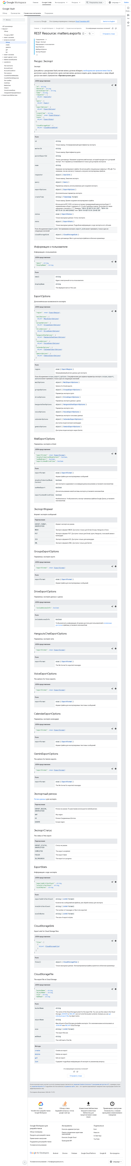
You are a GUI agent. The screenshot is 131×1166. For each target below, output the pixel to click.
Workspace (20, 2)
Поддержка (49, 13)
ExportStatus (54, 115)
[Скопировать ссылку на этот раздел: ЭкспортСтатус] (54, 830)
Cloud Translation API (82, 21)
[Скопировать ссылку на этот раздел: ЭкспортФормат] (55, 509)
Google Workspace (47, 28)
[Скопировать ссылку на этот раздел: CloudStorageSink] (56, 926)
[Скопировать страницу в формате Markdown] (90, 33)
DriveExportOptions (51, 331)
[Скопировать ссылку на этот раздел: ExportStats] (49, 867)
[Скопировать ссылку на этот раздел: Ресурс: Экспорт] (55, 61)
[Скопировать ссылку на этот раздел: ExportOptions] (52, 296)
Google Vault (8, 9)
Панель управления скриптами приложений (72, 1133)
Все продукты (60, 2)
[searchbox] (13, 19)
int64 (65, 899)
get (36, 1058)
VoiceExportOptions (51, 343)
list (36, 1062)
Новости (96, 1132)
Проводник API (67, 1141)
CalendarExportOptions (52, 349)
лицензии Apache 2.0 (38, 1086)
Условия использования (38, 1145)
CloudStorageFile (52, 946)
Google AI (103, 1153)
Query (46, 103)
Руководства (15, 13)
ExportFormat (59, 455)
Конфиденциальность (56, 1162)
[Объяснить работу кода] (112, 85)
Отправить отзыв (109, 34)
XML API (72, 1014)
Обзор (4, 13)
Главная (35, 2)
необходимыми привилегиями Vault (97, 71)
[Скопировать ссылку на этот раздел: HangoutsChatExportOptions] (69, 634)
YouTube (96, 1139)
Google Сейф (46, 2)
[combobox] (95, 2)
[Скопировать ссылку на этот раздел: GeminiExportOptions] (60, 754)
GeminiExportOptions (52, 356)
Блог (95, 1129)
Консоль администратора (70, 1129)
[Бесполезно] (115, 28)
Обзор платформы (36, 1132)
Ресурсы (75, 2)
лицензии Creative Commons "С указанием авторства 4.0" (91, 1084)
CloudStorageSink (50, 127)
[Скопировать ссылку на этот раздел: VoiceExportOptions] (59, 674)
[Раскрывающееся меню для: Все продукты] (67, 2)
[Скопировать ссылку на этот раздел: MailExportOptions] (57, 439)
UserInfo (47, 97)
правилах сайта (70, 1086)
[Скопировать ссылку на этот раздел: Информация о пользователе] (70, 247)
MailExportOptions (51, 319)
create (37, 1050)
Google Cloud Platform (88, 1153)
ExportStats (48, 119)
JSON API (64, 1014)
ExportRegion (54, 313)
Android (55, 1153)
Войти (126, 2)
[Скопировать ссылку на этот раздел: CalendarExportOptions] (63, 714)
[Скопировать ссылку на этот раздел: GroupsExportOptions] (61, 551)
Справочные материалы (32, 13)
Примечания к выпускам (38, 1138)
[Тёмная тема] (115, 85)
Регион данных (40, 799)
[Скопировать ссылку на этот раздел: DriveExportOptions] (58, 592)
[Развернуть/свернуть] (46, 39)
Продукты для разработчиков (40, 1135)
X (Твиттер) (97, 1136)
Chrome (64, 1153)
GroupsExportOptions (52, 325)
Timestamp (67, 197)
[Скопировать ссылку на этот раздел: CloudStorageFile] (55, 974)
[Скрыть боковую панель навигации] (25, 1162)
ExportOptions (49, 109)
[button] (13, 29)
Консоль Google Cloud (69, 1137)
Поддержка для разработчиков (40, 1142)
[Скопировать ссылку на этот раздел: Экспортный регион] (59, 794)
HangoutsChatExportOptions (54, 337)
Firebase (74, 1153)
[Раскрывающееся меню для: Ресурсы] (80, 2)
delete (37, 1054)
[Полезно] (112, 28)
